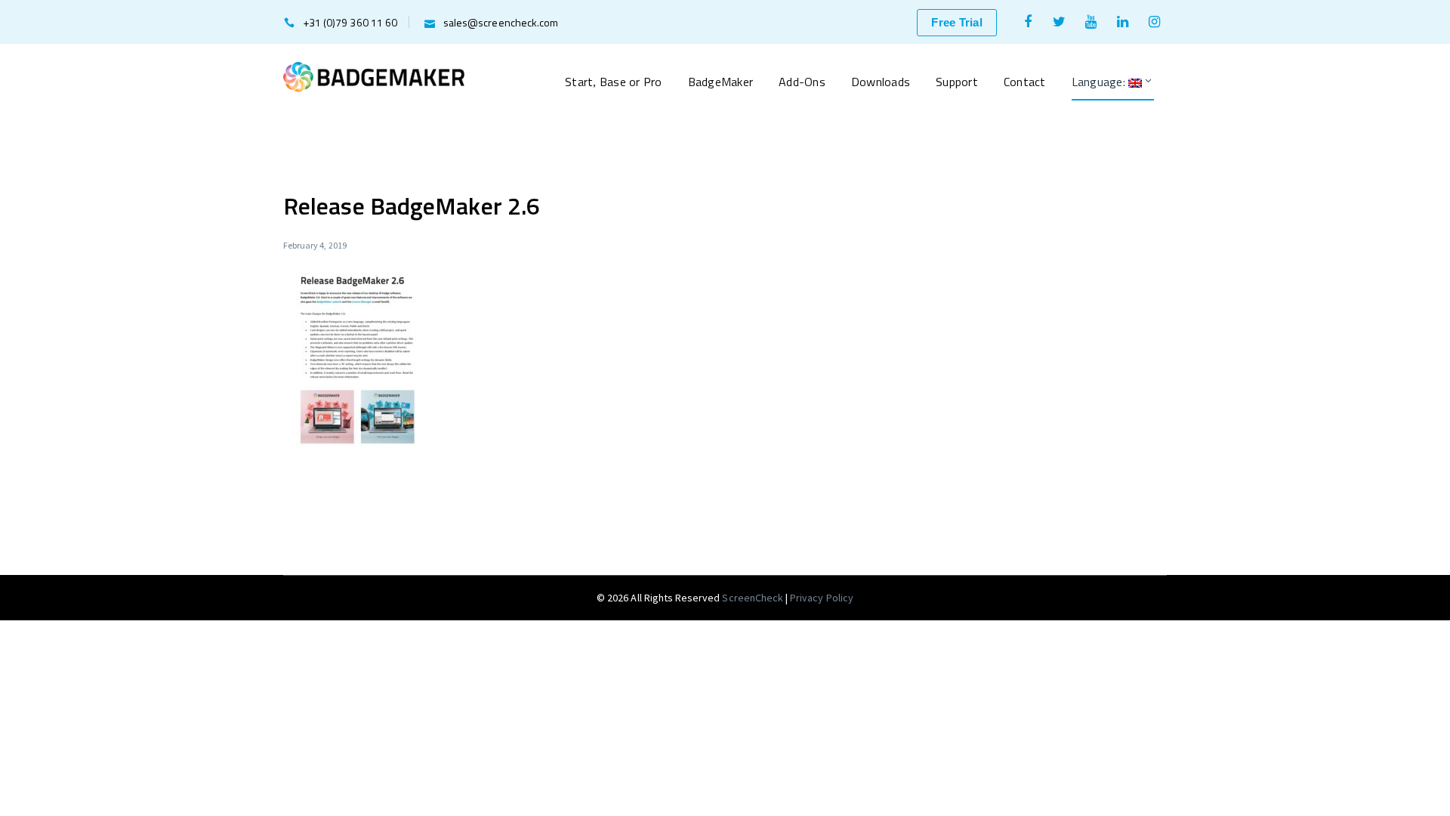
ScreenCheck (753, 597)
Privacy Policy (821, 597)
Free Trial (957, 22)
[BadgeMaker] (373, 75)
